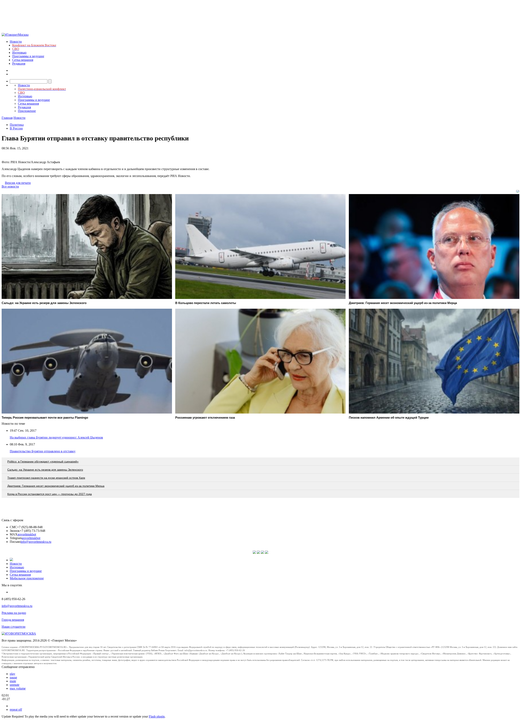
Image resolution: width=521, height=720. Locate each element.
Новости (16, 41)
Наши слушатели (13, 626)
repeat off (16, 709)
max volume (18, 688)
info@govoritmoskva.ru (36, 541)
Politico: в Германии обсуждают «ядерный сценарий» (43, 461)
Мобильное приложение (27, 578)
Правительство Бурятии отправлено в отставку (43, 451)
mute (13, 681)
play (12, 673)
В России (16, 128)
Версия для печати (18, 183)
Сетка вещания (22, 60)
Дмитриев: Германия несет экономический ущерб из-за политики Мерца (55, 486)
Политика (17, 124)
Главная (7, 117)
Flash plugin (157, 716)
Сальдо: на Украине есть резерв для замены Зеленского (45, 469)
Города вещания (13, 619)
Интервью (19, 52)
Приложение (27, 111)
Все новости (10, 186)
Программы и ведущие (28, 56)
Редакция (18, 63)
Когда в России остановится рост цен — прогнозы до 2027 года (49, 494)
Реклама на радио (14, 613)
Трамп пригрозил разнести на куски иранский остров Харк (46, 477)
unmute (14, 684)
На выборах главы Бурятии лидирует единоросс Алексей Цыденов (56, 437)
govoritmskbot (27, 534)
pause (13, 677)
